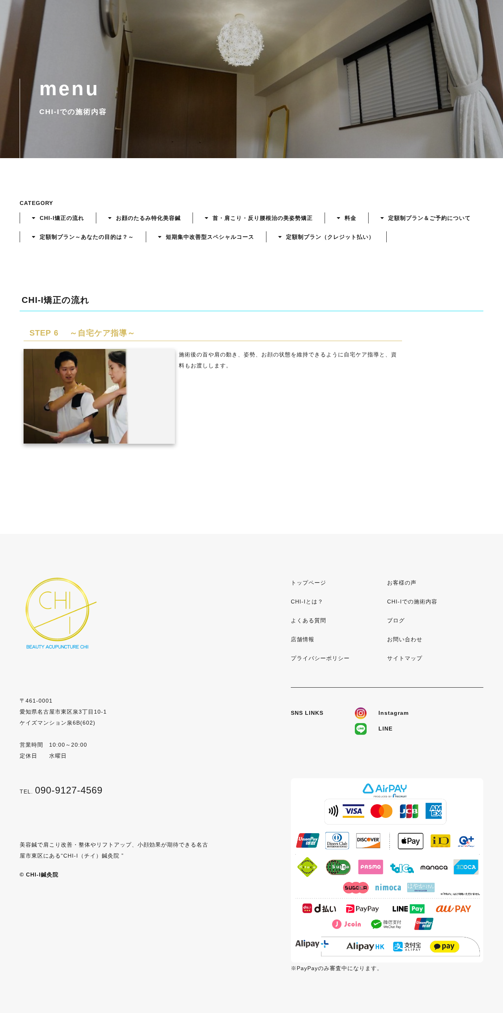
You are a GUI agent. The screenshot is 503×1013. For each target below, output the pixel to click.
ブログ (396, 620)
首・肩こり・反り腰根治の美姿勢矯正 (263, 218)
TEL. (61, 791)
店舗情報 (302, 639)
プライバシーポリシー (320, 658)
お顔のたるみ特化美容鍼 (148, 218)
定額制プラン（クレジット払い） (330, 237)
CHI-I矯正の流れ (62, 218)
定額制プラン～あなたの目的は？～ (87, 237)
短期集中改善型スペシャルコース (210, 237)
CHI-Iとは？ (307, 601)
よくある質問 (308, 620)
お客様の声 (402, 582)
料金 (350, 218)
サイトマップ (404, 658)
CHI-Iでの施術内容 (412, 601)
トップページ (308, 582)
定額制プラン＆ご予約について (429, 218)
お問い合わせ (404, 639)
